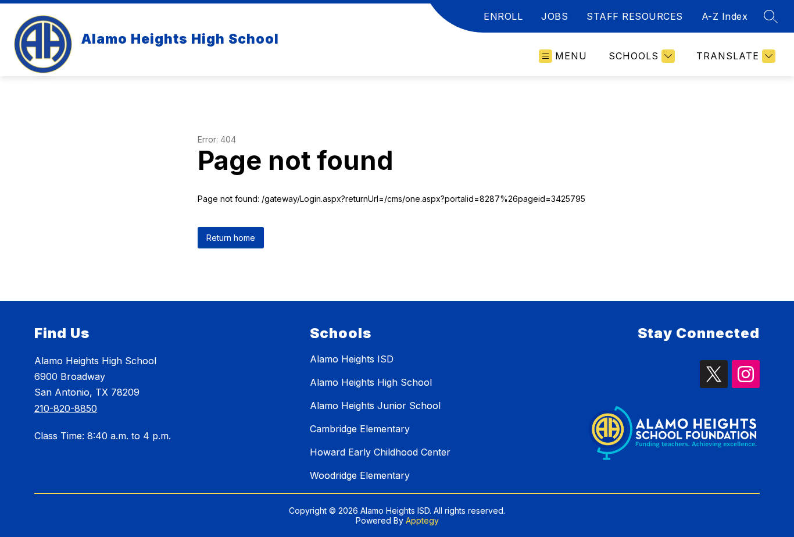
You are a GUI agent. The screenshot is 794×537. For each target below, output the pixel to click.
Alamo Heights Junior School (375, 405)
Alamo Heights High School (371, 382)
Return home (230, 238)
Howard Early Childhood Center (380, 452)
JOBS (554, 16)
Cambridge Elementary (360, 429)
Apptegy (422, 520)
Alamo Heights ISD (352, 359)
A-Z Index (725, 16)
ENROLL (503, 16)
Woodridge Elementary (360, 475)
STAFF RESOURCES (634, 16)
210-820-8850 (65, 408)
